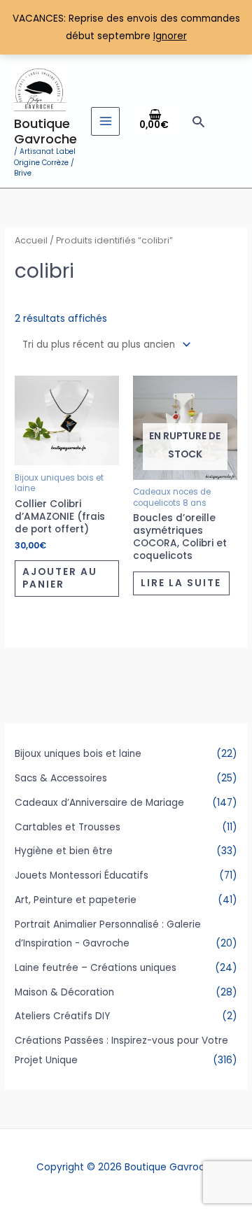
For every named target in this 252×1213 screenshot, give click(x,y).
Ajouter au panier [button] (59, 578)
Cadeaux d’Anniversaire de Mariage (99, 802)
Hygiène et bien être (64, 851)
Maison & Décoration (64, 992)
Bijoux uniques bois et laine (78, 753)
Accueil (31, 240)
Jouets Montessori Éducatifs (81, 875)
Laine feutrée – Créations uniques (95, 967)
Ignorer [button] (170, 36)
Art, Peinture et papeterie (75, 900)
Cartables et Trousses (67, 827)
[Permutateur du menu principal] (105, 121)
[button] (198, 121)
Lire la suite (181, 583)
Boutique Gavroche (45, 131)
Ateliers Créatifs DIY (62, 1016)
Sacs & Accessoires (61, 778)
